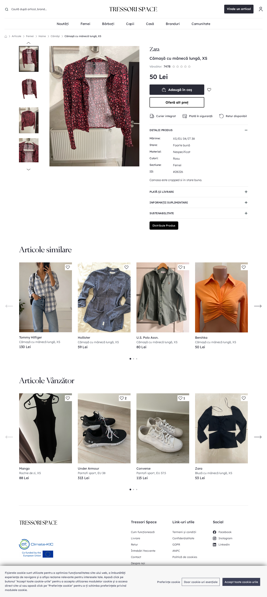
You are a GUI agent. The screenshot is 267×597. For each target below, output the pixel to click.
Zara (154, 49)
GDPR (176, 544)
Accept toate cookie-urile (241, 582)
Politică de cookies (184, 557)
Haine (42, 36)
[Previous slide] (9, 306)
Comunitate (201, 24)
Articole (16, 36)
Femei (30, 36)
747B (167, 66)
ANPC (176, 551)
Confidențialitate (183, 538)
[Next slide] (258, 306)
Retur (134, 544)
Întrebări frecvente (143, 551)
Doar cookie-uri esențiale (201, 582)
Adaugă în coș (180, 90)
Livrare (135, 538)
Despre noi (138, 563)
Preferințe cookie (168, 582)
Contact (136, 557)
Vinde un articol (239, 9)
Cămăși (55, 36)
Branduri (173, 24)
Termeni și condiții (184, 532)
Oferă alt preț (177, 102)
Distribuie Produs (163, 225)
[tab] (130, 359)
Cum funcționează (143, 532)
